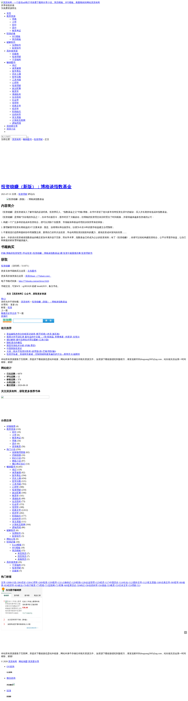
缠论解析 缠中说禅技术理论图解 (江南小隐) (28, 340)
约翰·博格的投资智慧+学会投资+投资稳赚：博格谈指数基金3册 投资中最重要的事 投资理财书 (46, 253)
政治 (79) (22, 585)
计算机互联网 (18, 120)
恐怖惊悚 (16, 455)
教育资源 (11, 16)
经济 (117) (105, 582)
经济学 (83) (12, 585)
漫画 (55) (106, 585)
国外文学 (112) (140, 582)
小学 (14, 22)
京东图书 (32, 271)
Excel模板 (16, 545)
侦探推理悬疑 (18, 452)
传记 (14, 65)
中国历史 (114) (117, 582)
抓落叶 (4, 316)
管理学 (15, 103)
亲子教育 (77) (33, 585)
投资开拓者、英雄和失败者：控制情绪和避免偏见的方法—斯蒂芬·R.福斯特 (43, 354)
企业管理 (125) (93, 582)
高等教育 (16, 446)
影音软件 (16, 48)
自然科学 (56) (95, 585)
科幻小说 (16, 458)
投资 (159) (48, 582)
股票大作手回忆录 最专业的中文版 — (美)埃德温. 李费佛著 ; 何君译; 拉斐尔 (43, 337)
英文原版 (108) (154, 582)
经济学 (15, 108)
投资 (10, 307)
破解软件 (11, 42)
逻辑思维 (16, 123)
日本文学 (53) (125, 585)
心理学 (15, 82)
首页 (9, 13)
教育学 (15, 91)
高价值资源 (12, 51)
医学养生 (16, 71)
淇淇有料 (95, 2)
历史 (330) (26, 582)
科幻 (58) (84, 585)
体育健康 (16, 68)
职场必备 (11, 33)
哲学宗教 (16, 77)
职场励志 (16, 111)
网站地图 (23, 661)
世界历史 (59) (73, 585)
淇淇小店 (11, 129)
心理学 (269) (37, 582)
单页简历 (22, 553)
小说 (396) (16, 582)
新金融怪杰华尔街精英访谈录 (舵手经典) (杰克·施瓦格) (33, 334)
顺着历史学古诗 (9, 313)
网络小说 (16, 461)
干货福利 (16, 59)
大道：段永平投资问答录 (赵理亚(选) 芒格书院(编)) (31, 351)
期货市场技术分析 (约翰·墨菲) (21, 345)
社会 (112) (128, 582)
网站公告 (11, 539)
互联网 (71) (53, 585)
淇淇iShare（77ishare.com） (38, 276)
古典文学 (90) (167, 582)
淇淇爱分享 (12, 126)
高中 (14, 28)
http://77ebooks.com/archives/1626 (34, 281)
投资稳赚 (5, 266)
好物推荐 (11, 426)
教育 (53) (114, 585)
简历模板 (16, 39)
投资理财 (16, 56)
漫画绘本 (16, 94)
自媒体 (15, 54)
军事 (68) (63, 585)
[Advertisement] (94, 161)
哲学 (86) (178, 582)
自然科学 (16, 114)
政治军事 (16, 88)
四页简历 (22, 556)
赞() (3, 299)
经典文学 (16, 106)
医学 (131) (57, 582)
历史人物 (16, 74)
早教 (14, 19)
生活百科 (16, 97)
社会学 (15, 100)
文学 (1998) (6, 582)
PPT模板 (16, 36)
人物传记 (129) (69, 582)
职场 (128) (81, 582)
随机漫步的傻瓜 (14, 342)
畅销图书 (11, 62)
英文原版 (16, 117)
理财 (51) (136, 585)
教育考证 (16, 30)
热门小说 (11, 449)
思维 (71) (44, 585)
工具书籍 (16, 80)
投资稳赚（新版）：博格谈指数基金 (36, 186)
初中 (14, 25)
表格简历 (22, 559)
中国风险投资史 (14, 348)
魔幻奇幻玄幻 (18, 464)
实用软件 (16, 45)
